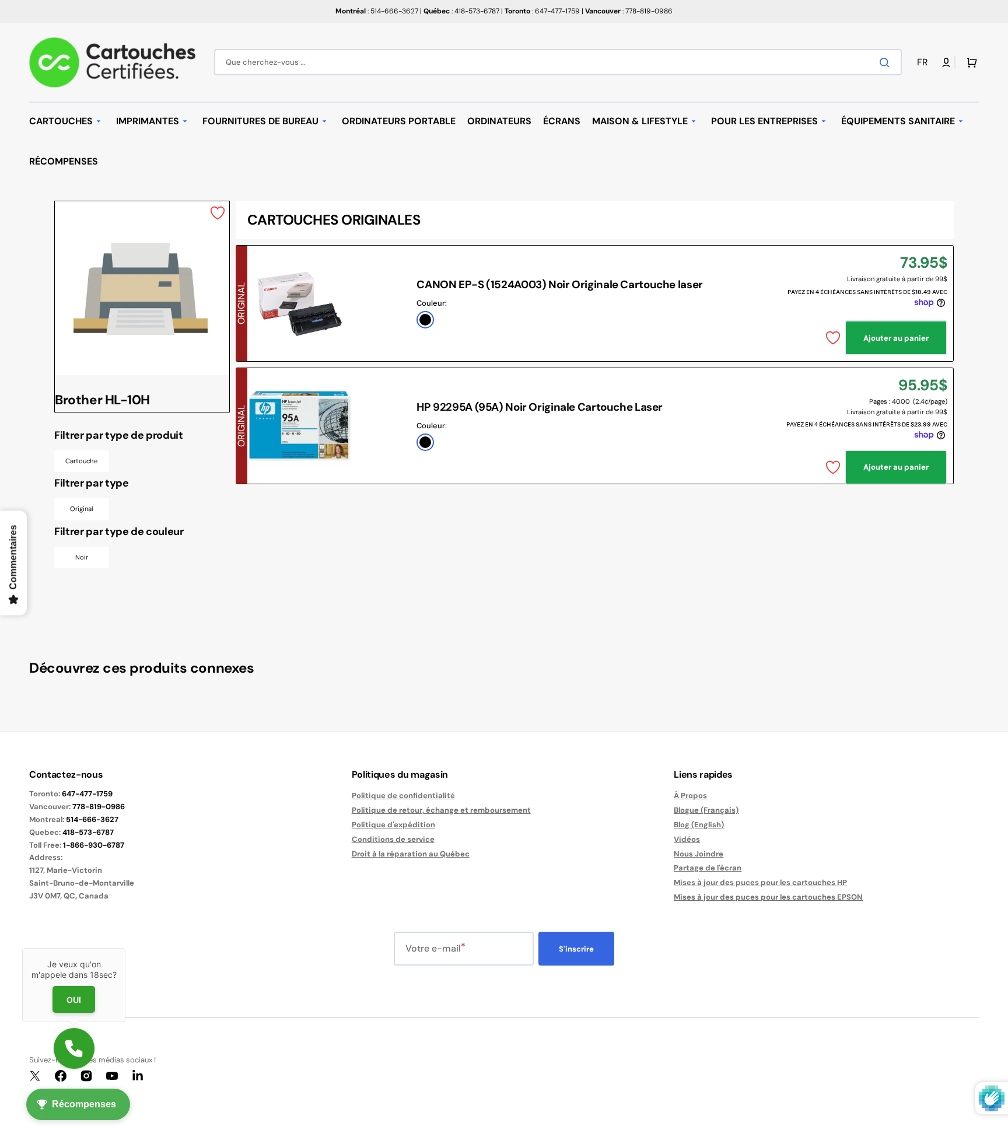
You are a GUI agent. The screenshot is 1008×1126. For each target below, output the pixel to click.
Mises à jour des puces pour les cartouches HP (760, 882)
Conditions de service (393, 839)
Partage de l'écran (707, 868)
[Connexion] (946, 62)
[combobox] (558, 62)
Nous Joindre (698, 854)
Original (81, 509)
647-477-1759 (87, 794)
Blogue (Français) (706, 810)
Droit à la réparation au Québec (411, 854)
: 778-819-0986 (629, 11)
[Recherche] (887, 62)
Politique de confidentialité (403, 795)
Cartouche (81, 461)
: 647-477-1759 (542, 11)
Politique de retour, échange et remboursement (441, 810)
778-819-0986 (98, 807)
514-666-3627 (92, 819)
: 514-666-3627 (376, 11)
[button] (924, 63)
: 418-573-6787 (461, 11)
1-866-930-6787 (93, 845)
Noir (81, 557)
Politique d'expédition (393, 825)
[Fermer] (125, 948)
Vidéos (687, 839)
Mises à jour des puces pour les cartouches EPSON (768, 897)
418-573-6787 (88, 832)
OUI (73, 999)
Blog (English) (699, 825)
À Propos (690, 795)
